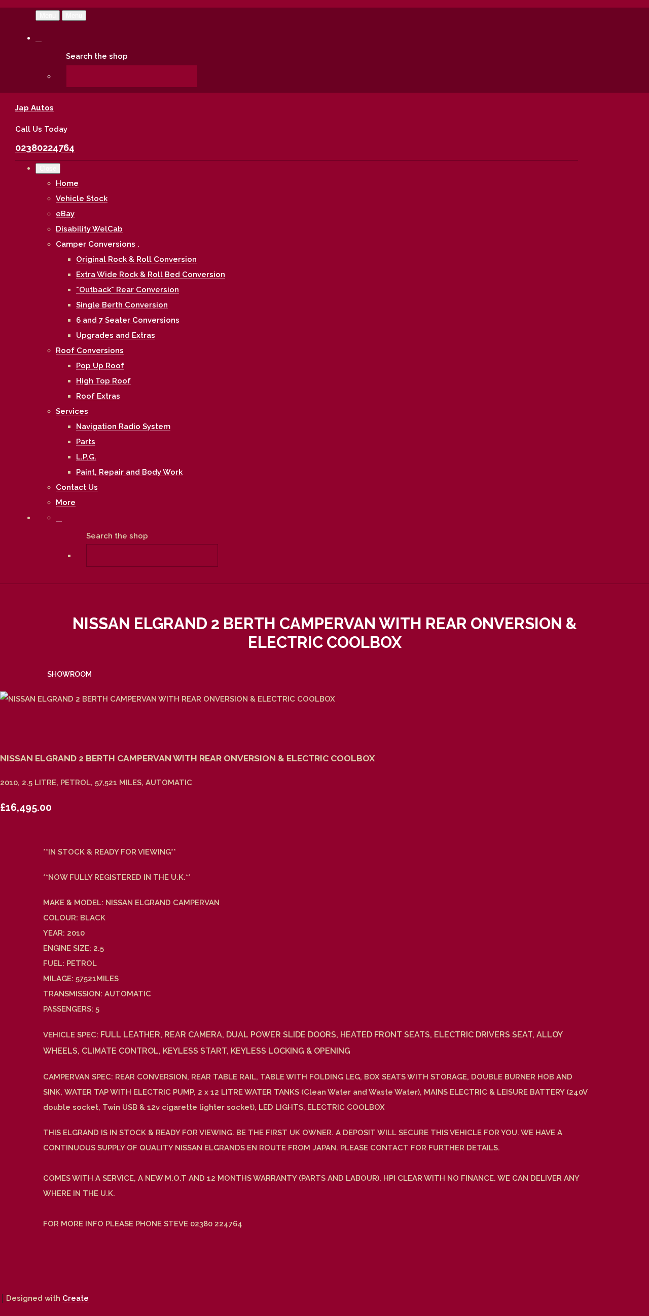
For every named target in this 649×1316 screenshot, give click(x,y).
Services (72, 411)
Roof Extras (98, 396)
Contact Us (77, 487)
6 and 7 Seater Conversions (127, 320)
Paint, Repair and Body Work (129, 472)
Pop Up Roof (100, 365)
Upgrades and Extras (115, 335)
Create (75, 1298)
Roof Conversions (90, 350)
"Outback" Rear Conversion (127, 289)
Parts (85, 441)
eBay (65, 213)
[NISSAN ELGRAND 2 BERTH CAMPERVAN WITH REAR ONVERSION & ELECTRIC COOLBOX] (15, 729)
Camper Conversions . (97, 244)
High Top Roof (103, 380)
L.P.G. (86, 456)
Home (67, 183)
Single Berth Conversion (122, 304)
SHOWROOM (69, 674)
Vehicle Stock (81, 198)
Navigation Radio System (123, 426)
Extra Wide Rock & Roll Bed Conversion (150, 274)
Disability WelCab (89, 229)
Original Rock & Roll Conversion (136, 259)
